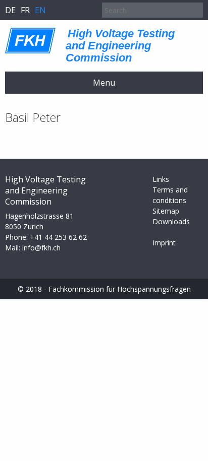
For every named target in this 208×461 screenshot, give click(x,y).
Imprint (164, 242)
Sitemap (165, 211)
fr (25, 10)
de (10, 10)
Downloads (171, 221)
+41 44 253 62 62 (58, 237)
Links (160, 179)
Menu (104, 82)
